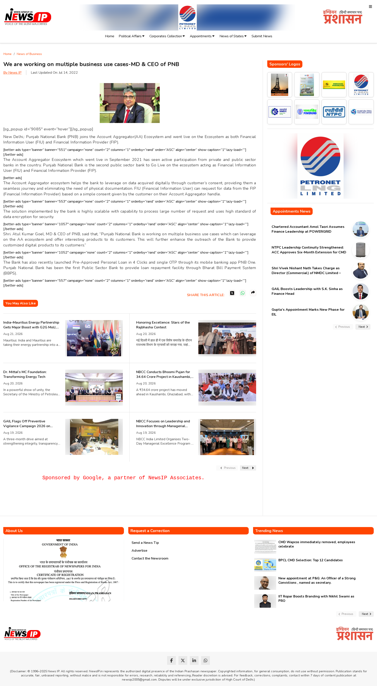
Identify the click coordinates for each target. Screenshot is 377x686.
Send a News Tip (145, 542)
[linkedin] (194, 660)
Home (109, 36)
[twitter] (182, 660)
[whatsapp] (205, 660)
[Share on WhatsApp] (243, 293)
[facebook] (171, 660)
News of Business (29, 54)
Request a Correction (150, 530)
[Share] (253, 293)
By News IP (12, 72)
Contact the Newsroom (150, 558)
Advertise (139, 550)
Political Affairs (130, 36)
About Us (14, 530)
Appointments (201, 36)
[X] (232, 293)
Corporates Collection (165, 36)
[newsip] (27, 17)
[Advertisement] (82, 500)
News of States (231, 36)
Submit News (262, 36)
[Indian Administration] (342, 17)
